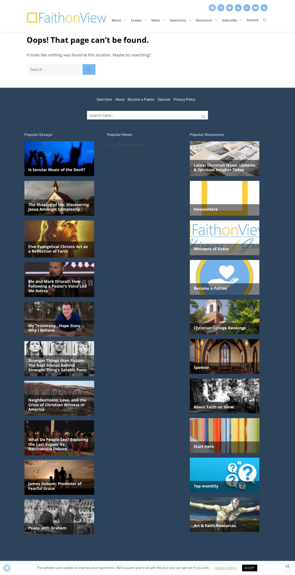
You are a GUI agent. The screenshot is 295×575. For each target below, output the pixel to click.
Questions (178, 19)
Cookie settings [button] (226, 567)
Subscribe (229, 19)
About (116, 19)
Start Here (104, 99)
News (155, 19)
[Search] (88, 69)
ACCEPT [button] (250, 568)
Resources (204, 19)
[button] (264, 19)
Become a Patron (141, 99)
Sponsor (163, 99)
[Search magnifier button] (203, 115)
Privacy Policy (184, 99)
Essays (136, 19)
